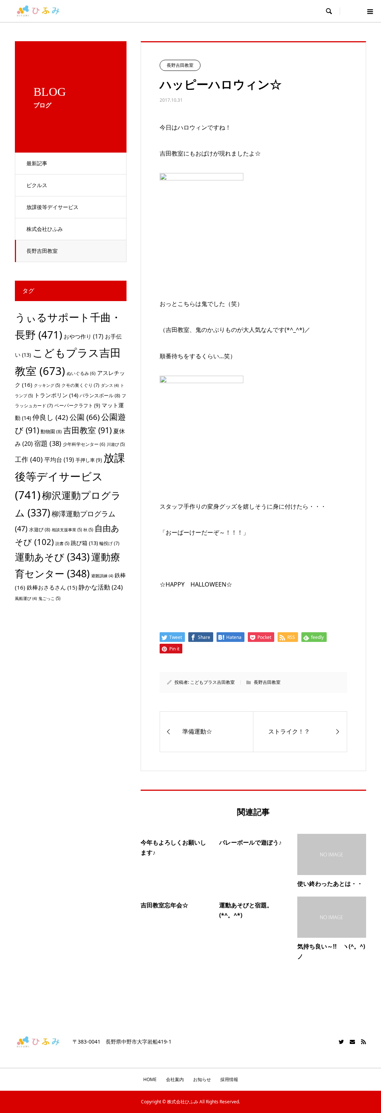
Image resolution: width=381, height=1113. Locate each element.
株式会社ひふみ (44, 228)
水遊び (39, 529)
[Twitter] (341, 1041)
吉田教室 (87, 430)
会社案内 (175, 1079)
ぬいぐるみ (81, 373)
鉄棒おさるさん (52, 587)
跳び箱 (84, 542)
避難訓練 (102, 575)
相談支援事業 (67, 529)
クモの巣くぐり (80, 385)
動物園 (51, 431)
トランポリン (56, 395)
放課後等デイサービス (52, 206)
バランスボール (100, 395)
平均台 (59, 460)
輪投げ (109, 543)
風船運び (26, 598)
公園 (85, 417)
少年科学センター (84, 444)
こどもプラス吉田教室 (212, 682)
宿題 (47, 443)
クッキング (47, 385)
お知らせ (202, 1079)
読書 (62, 543)
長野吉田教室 (42, 250)
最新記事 (36, 163)
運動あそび (52, 557)
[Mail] (352, 1041)
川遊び (116, 444)
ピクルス (36, 185)
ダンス (110, 385)
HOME (150, 1079)
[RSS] (363, 1041)
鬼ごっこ (49, 598)
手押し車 (89, 460)
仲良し (50, 417)
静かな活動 (101, 587)
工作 (29, 459)
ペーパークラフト (77, 405)
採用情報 (229, 1079)
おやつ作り (83, 336)
